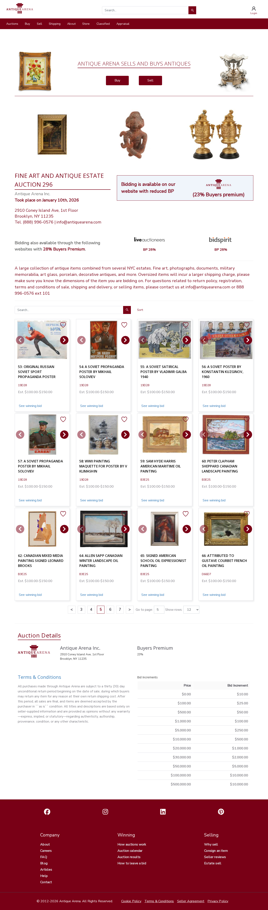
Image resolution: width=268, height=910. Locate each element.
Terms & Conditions (39, 677)
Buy (27, 24)
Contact (46, 882)
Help (44, 876)
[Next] (64, 340)
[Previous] (20, 340)
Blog (44, 863)
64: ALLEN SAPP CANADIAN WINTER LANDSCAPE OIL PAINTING (101, 560)
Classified (103, 24)
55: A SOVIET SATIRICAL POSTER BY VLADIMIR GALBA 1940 (163, 371)
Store (86, 24)
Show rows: (173, 609)
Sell (39, 24)
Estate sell (212, 863)
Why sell (211, 844)
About (71, 24)
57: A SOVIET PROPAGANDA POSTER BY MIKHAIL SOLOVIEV (40, 466)
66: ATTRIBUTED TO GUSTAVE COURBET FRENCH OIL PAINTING (224, 560)
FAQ (43, 857)
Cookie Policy (131, 901)
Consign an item (216, 850)
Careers (46, 850)
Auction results (128, 857)
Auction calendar (130, 850)
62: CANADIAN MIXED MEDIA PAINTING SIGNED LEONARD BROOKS (40, 560)
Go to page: (144, 609)
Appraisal (122, 24)
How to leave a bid (131, 863)
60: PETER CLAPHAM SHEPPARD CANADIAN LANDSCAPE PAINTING (220, 466)
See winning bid (30, 406)
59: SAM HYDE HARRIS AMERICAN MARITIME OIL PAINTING (160, 466)
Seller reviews (215, 857)
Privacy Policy (217, 901)
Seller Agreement (191, 901)
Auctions (12, 24)
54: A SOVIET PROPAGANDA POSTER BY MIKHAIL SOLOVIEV (101, 371)
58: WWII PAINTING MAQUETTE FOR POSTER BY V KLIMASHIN (103, 466)
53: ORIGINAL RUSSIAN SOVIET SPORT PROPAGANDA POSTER (36, 371)
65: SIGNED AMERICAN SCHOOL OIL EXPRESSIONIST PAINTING (163, 560)
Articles (46, 869)
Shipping (55, 24)
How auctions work (131, 844)
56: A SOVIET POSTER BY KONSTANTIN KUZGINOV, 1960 (222, 371)
